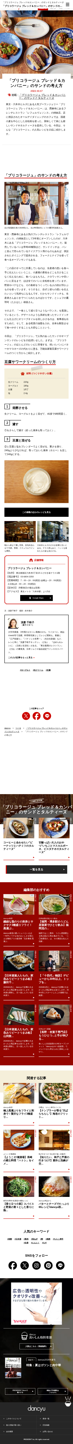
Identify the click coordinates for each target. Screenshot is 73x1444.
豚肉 (26, 1239)
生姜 (26, 1243)
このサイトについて (13, 1419)
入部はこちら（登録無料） (36, 1346)
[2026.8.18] (18, 1015)
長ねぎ (34, 1239)
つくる (18, 728)
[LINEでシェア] (47, 716)
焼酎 (9, 1239)
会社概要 (9, 1431)
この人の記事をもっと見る (20, 657)
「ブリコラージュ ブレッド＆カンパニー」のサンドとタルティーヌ (42, 96)
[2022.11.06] (54, 828)
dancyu (7, 728)
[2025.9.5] (54, 1186)
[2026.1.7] (18, 1186)
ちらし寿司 (58, 1239)
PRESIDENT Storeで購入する (20, 1391)
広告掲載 (46, 1425)
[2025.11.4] (18, 1140)
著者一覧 (46, 1419)
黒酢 (48, 1239)
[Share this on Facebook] (37, 716)
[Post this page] (26, 716)
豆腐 (48, 670)
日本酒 (18, 1239)
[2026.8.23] (54, 1015)
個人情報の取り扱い (13, 1425)
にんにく (35, 1243)
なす (44, 1243)
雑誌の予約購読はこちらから (53, 1391)
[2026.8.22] (54, 904)
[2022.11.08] (18, 828)
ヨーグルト (25, 670)
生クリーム (38, 670)
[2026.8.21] (18, 961)
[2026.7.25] (54, 1140)
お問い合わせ (48, 1431)
